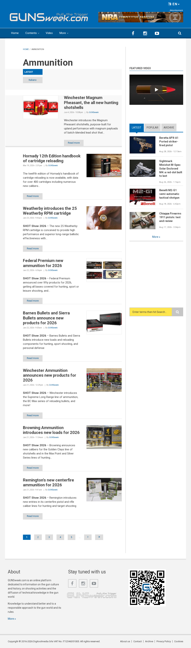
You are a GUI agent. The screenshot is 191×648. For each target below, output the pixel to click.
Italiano (33, 80)
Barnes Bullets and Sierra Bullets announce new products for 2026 (46, 318)
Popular (152, 127)
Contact (137, 641)
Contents (31, 33)
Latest (138, 127)
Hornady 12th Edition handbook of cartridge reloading (52, 158)
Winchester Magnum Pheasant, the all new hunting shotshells (91, 102)
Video (49, 33)
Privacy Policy (163, 641)
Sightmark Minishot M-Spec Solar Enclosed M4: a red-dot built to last (170, 169)
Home (15, 33)
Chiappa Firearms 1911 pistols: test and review (170, 217)
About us (125, 641)
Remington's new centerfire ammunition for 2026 (48, 482)
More (63, 33)
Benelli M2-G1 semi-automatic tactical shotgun (169, 194)
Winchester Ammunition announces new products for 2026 (49, 375)
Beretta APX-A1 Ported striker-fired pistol (168, 141)
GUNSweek (93, 112)
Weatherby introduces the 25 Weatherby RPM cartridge (50, 211)
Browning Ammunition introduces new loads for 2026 (51, 430)
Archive (169, 127)
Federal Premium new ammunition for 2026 (43, 263)
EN (174, 4)
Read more (74, 142)
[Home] (49, 16)
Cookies (178, 641)
